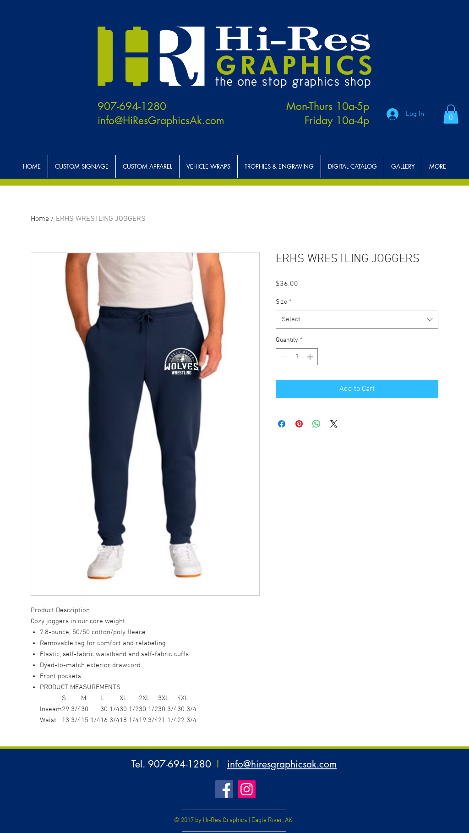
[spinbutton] (297, 357)
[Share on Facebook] (281, 423)
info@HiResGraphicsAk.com (161, 120)
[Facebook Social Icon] (224, 789)
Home (40, 219)
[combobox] (357, 320)
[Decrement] (283, 357)
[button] (451, 114)
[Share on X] (333, 423)
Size (283, 302)
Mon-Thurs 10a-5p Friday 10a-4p (327, 113)
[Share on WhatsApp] (316, 423)
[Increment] (310, 357)
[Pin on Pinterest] (299, 423)
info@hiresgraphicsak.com (282, 764)
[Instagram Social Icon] (247, 789)
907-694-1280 (132, 106)
